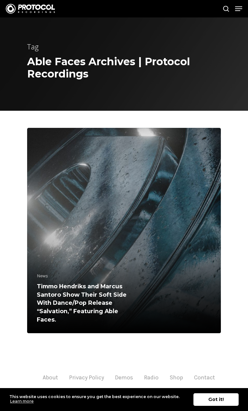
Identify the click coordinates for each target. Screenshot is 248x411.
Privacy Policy (86, 377)
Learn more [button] (22, 401)
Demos (124, 377)
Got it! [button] (216, 399)
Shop (176, 377)
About (50, 377)
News (42, 276)
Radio (151, 377)
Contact (204, 377)
